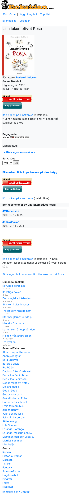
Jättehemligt (10, 421)
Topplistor (46, 14)
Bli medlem (9, 20)
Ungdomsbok (10, 475)
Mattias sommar (12, 440)
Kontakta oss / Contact (16, 491)
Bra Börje (7, 367)
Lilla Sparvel (9, 425)
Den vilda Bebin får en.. (16, 375)
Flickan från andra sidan (16, 335)
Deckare (7, 459)
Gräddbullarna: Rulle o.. (16, 398)
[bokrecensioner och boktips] (27, 4)
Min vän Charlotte (13, 323)
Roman (6, 452)
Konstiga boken (11, 292)
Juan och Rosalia (12, 413)
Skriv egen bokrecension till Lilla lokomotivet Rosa (33, 274)
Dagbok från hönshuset (16, 371)
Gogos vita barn (12, 394)
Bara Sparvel (10, 359)
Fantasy (7, 467)
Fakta (5, 482)
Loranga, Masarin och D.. (17, 432)
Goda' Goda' (10, 390)
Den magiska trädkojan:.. (17, 298)
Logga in (25, 20)
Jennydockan (10, 222)
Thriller (6, 463)
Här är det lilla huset (14, 402)
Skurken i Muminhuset (15, 304)
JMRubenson (10, 211)
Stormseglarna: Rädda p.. (17, 317)
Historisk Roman (12, 456)
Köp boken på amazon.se (17, 114)
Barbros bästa (10, 363)
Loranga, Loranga (13, 429)
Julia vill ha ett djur (14, 417)
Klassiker (7, 486)
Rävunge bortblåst (13, 285)
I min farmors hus (12, 406)
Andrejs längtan (11, 356)
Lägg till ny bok (28, 14)
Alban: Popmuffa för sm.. (17, 352)
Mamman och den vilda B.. (18, 436)
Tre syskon (9, 342)
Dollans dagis (10, 386)
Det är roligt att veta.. (15, 382)
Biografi (7, 479)
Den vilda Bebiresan (14, 379)
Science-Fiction (11, 471)
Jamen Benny (10, 409)
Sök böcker (9, 14)
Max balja (8, 444)
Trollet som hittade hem (16, 310)
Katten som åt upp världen (18, 329)
